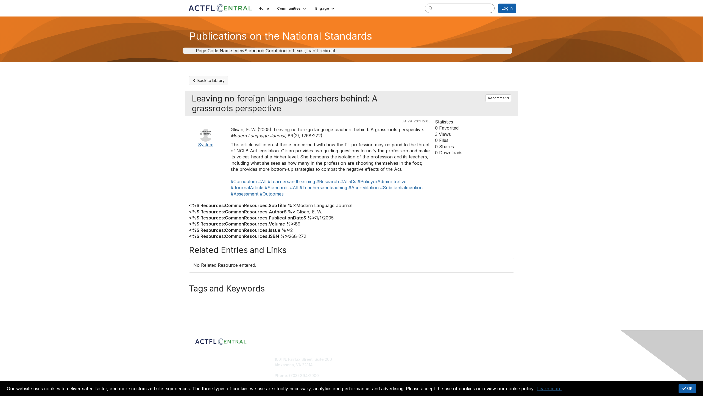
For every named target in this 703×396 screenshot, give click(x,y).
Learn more (549, 388)
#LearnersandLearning (291, 181)
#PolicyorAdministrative (382, 181)
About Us (441, 359)
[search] (430, 8)
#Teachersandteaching (323, 187)
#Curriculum (244, 181)
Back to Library (210, 80)
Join (357, 359)
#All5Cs (348, 181)
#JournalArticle (247, 187)
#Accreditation (363, 187)
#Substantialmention (401, 187)
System (205, 144)
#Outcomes (272, 194)
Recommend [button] (498, 98)
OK (689, 388)
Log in (507, 8)
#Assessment (244, 194)
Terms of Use (445, 364)
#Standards (277, 187)
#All (262, 181)
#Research (327, 181)
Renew (360, 364)
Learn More (364, 370)
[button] (292, 8)
